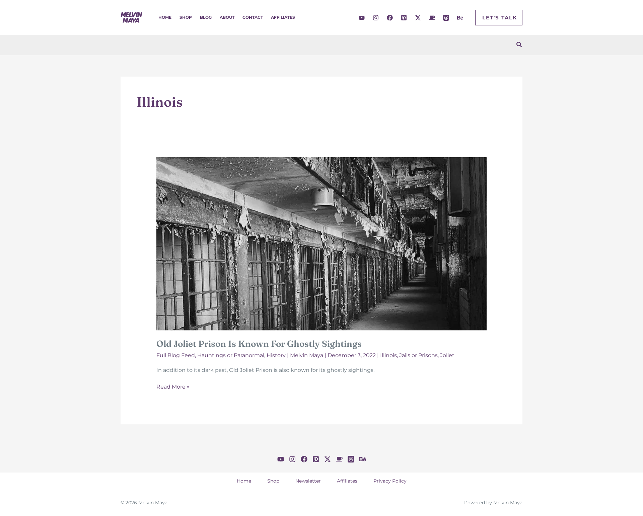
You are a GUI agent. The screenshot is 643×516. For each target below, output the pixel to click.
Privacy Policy (390, 481)
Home (164, 17)
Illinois (388, 355)
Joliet (447, 355)
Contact (252, 17)
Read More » (173, 387)
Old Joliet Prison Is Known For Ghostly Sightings (259, 343)
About (227, 17)
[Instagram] (376, 18)
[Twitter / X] (418, 18)
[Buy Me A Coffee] (432, 18)
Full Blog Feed (175, 355)
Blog (206, 17)
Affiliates (283, 17)
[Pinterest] (404, 18)
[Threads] (446, 18)
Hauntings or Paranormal (230, 355)
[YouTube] (362, 18)
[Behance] (460, 18)
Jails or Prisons (418, 355)
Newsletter (308, 481)
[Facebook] (390, 18)
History (276, 355)
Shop (186, 17)
